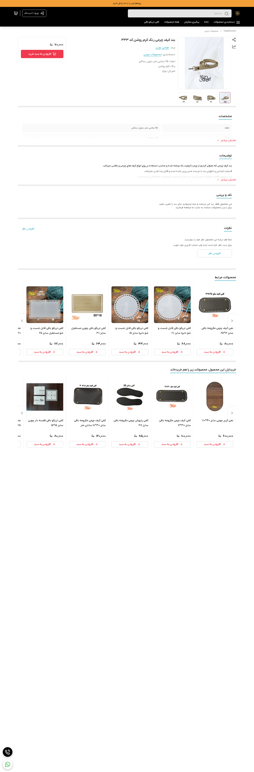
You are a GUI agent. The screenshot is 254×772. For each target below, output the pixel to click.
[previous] (232, 321)
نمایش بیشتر (228, 140)
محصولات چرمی (211, 31)
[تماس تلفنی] (7, 752)
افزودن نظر (28, 228)
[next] (22, 321)
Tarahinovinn (229, 31)
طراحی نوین (162, 47)
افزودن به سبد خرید (39, 54)
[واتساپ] (7, 764)
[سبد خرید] (16, 13)
